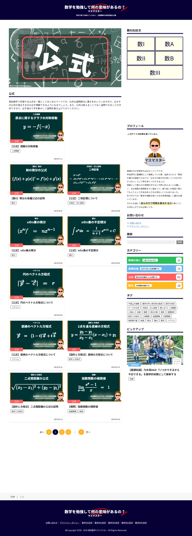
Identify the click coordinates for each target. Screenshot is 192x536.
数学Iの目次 (87, 522)
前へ (42, 432)
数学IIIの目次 (141, 522)
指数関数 (156, 316)
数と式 (163, 307)
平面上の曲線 (133, 303)
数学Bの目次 (127, 522)
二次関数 (172, 307)
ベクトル (171, 320)
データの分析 (133, 307)
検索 (180, 242)
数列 (162, 320)
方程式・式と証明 (149, 307)
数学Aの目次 (100, 522)
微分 (149, 320)
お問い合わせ (135, 223)
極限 (142, 320)
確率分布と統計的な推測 (152, 303)
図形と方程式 (133, 316)
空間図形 (171, 312)
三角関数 (146, 316)
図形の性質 (170, 303)
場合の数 (154, 312)
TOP (12, 496)
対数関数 (166, 316)
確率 (162, 312)
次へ (88, 432)
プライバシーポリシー (139, 226)
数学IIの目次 (113, 522)
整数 (145, 312)
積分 (156, 320)
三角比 (131, 312)
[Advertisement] (93, 135)
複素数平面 (132, 320)
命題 (139, 312)
